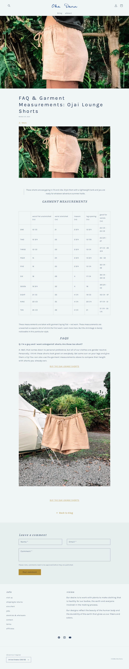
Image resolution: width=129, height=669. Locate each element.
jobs (8, 611)
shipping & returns (14, 602)
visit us (9, 598)
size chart (10, 606)
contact (9, 620)
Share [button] (24, 123)
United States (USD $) (17, 660)
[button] (9, 5)
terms (8, 624)
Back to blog (66, 512)
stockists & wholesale (16, 615)
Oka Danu (119, 659)
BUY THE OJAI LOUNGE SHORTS (64, 366)
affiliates (10, 629)
